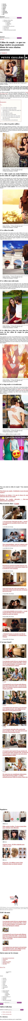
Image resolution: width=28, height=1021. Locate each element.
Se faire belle (7, 21)
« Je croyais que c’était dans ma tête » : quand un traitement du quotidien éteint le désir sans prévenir (15, 523)
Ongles (8, 25)
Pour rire (6, 28)
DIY (3, 14)
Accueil (4, 4)
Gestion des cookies (7, 961)
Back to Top (2, 967)
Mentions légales (6, 962)
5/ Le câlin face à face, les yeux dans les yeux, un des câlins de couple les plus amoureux (11, 117)
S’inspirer (6, 27)
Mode (4, 10)
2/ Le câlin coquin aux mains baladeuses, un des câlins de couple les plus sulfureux (12, 110)
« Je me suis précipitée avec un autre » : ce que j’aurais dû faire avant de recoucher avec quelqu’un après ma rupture (15, 612)
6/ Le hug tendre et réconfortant (10, 120)
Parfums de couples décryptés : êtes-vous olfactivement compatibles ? (14, 500)
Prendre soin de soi (9, 26)
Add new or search (4, 1009)
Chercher (19, 17)
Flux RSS (5, 963)
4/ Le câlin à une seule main (9, 114)
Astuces (5, 5)
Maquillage (9, 23)
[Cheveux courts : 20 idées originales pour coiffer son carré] (15, 835)
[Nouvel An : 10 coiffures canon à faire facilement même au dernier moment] (15, 853)
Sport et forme (7, 658)
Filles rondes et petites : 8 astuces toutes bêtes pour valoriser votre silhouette (14, 827)
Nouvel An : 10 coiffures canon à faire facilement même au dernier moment (13, 863)
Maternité (5, 12)
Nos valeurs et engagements (8, 958)
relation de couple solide (22, 389)
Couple (4, 7)
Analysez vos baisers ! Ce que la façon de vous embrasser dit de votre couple (14, 495)
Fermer (1, 975)
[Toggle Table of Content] (1, 105)
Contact (4, 960)
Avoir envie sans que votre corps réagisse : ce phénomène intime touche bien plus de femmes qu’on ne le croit (15, 590)
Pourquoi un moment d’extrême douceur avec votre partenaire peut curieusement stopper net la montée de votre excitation (15, 567)
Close (2, 1003)
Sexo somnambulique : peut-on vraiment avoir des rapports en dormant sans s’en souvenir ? (15, 545)
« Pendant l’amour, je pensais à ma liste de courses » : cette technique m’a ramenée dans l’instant (14, 635)
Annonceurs (5, 959)
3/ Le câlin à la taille (7, 113)
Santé (4, 8)
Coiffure (5, 11)
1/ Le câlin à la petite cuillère (10, 107)
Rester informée (8, 20)
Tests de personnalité (10, 30)
